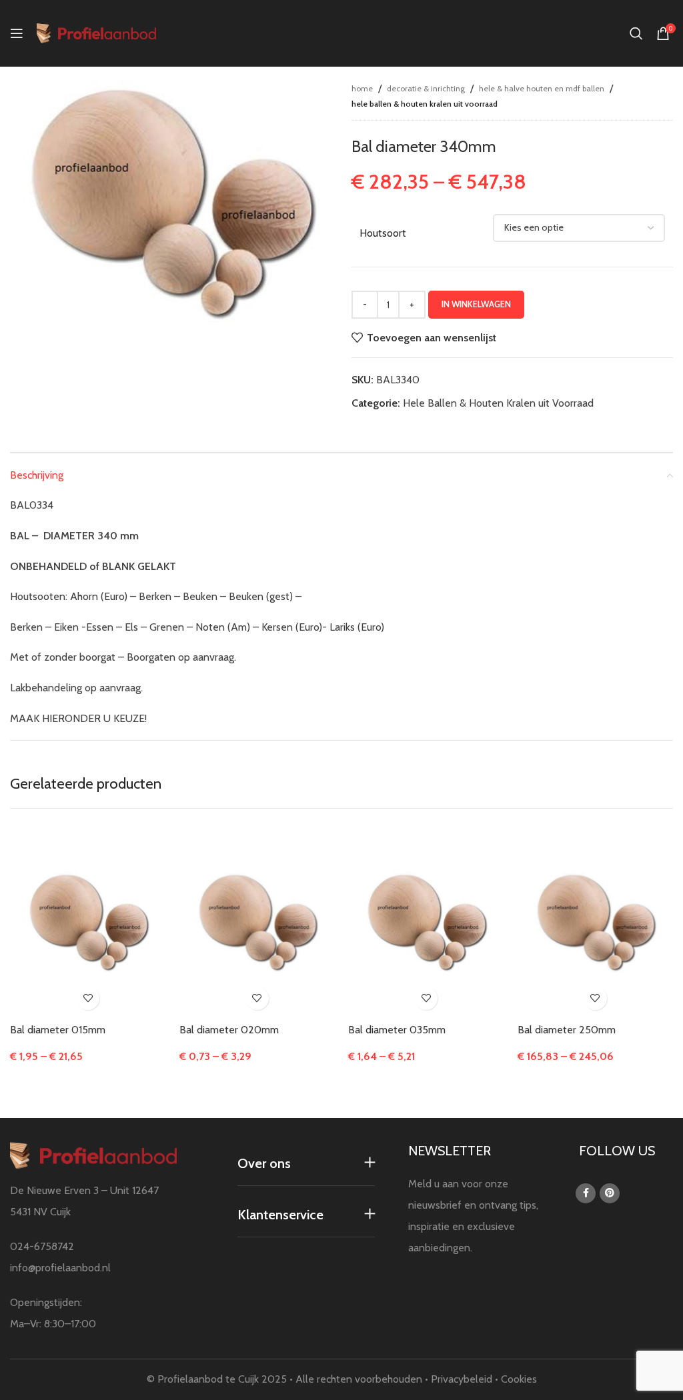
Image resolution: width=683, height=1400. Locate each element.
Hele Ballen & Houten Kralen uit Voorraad (425, 104)
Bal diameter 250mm (567, 1029)
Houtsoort (383, 233)
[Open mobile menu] (16, 33)
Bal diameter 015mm (57, 1029)
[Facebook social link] (586, 1193)
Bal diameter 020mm (229, 1029)
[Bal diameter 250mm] (595, 923)
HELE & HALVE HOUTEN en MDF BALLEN (541, 88)
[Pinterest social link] (610, 1193)
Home (362, 88)
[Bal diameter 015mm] (88, 923)
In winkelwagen (476, 304)
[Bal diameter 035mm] (426, 923)
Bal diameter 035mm (397, 1029)
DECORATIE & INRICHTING (426, 88)
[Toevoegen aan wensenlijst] (87, 998)
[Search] (636, 33)
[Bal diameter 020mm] (257, 923)
